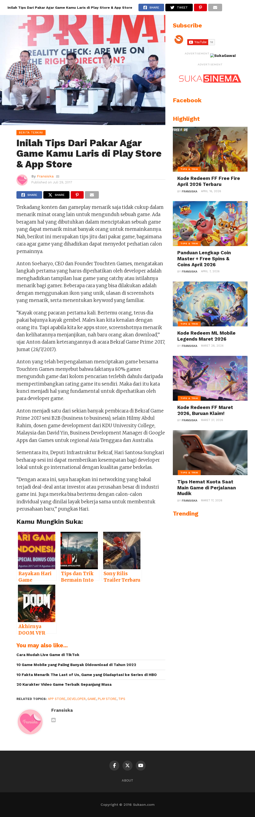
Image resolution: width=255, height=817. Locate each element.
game (91, 699)
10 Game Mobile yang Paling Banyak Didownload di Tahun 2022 (76, 665)
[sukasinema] (210, 87)
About (127, 780)
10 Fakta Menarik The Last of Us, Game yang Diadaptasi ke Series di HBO (86, 675)
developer (76, 699)
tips (121, 699)
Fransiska (45, 176)
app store (56, 699)
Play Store (107, 699)
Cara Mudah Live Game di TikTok (47, 655)
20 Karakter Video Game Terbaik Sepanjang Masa (64, 684)
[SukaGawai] (223, 55)
